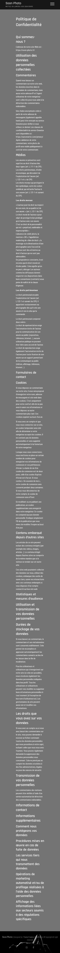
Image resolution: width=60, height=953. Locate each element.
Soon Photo (13, 3)
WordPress (38, 937)
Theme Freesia (28, 937)
